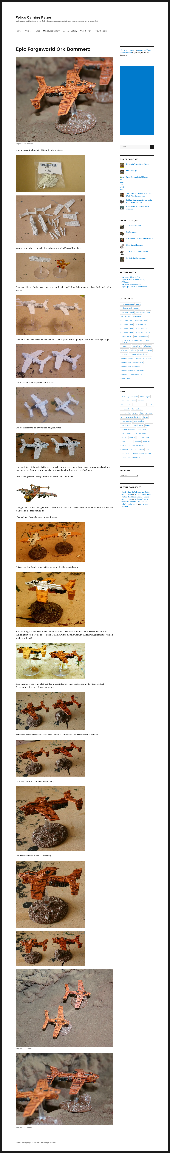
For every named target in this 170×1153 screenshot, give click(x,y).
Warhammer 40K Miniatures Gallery (139, 239)
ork (140, 346)
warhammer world (128, 370)
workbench (125, 374)
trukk (128, 453)
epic (148, 312)
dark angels (125, 409)
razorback (145, 437)
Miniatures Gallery (51, 31)
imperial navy (138, 425)
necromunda (125, 346)
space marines (138, 445)
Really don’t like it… (142, 499)
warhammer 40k (127, 358)
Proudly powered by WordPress (45, 1143)
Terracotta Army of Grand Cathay (138, 164)
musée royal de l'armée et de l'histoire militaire (135, 341)
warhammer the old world (130, 366)
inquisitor (149, 425)
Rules (37, 31)
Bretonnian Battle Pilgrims (131, 284)
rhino (123, 441)
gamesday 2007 (141, 328)
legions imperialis (141, 336)
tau (147, 449)
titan (122, 453)
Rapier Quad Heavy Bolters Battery (134, 287)
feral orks (149, 413)
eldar (141, 413)
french (145, 417)
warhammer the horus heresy (132, 362)
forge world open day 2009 (131, 417)
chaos (133, 401)
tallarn (141, 449)
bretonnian (125, 401)
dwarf (135, 413)
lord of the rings (139, 433)
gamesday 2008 (127, 332)
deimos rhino (126, 413)
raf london (124, 350)
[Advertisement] (137, 100)
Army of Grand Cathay (143, 494)
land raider (142, 429)
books (138, 304)
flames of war (125, 316)
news (135, 346)
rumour (130, 441)
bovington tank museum (130, 308)
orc (138, 437)
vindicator (136, 457)
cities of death (126, 405)
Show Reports (101, 31)
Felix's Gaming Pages (34, 17)
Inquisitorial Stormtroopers (136, 258)
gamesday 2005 (141, 324)
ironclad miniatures (128, 429)
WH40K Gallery (70, 31)
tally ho (133, 350)
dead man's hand (127, 312)
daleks (150, 405)
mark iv (132, 437)
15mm (123, 397)
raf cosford (147, 346)
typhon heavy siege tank (142, 453)
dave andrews (137, 409)
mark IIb (124, 437)
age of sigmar (132, 397)
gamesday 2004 (127, 324)
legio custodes (126, 433)
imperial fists (125, 425)
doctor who (140, 312)
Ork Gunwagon (131, 232)
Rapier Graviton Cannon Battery (133, 280)
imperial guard (126, 336)
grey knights (139, 421)
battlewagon (145, 397)
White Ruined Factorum (134, 245)
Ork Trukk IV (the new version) (137, 252)
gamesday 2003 (141, 320)
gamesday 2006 (127, 328)
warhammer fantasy (143, 358)
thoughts (124, 354)
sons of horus (125, 445)
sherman (146, 441)
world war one (136, 374)
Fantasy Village (131, 171)
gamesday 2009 (141, 332)
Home (18, 31)
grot (151, 332)
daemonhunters (139, 405)
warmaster (141, 370)
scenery (138, 441)
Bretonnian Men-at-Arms (131, 277)
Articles (28, 31)
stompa (133, 449)
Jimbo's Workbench (133, 226)
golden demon (126, 421)
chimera (141, 401)
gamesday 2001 (126, 320)
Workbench (85, 31)
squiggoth (124, 449)
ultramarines (125, 457)
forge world (137, 316)
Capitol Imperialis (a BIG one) (137, 177)
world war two (126, 378)
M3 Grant (125, 282)
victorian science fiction (138, 354)
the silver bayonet (145, 350)
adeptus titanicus (127, 304)
